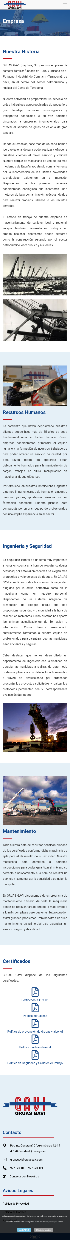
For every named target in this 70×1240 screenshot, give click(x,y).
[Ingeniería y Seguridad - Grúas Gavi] (35, 727)
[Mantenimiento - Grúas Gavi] (35, 800)
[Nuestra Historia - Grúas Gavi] (35, 274)
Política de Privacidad (16, 1203)
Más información (43, 1230)
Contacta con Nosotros (24, 1176)
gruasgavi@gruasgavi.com (26, 1159)
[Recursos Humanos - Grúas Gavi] (35, 385)
